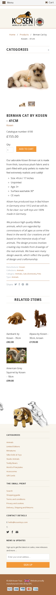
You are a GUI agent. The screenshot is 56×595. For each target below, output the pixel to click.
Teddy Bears (12, 463)
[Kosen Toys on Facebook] (12, 532)
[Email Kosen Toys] (17, 532)
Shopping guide (13, 495)
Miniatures (11, 450)
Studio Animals (12, 459)
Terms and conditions (15, 499)
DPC (30, 584)
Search (9, 491)
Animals (20, 270)
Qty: (8, 144)
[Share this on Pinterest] (22, 284)
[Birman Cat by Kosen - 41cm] (28, 77)
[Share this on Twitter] (15, 284)
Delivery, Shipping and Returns (19, 507)
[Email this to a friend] (26, 284)
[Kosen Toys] (28, 18)
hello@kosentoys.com (18, 522)
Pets (39, 273)
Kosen (9, 125)
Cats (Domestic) (29, 273)
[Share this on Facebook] (18, 284)
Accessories (11, 471)
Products (24, 34)
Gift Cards (10, 475)
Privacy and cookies (15, 503)
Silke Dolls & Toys (14, 454)
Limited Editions (13, 446)
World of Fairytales (14, 467)
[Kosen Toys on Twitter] (7, 532)
